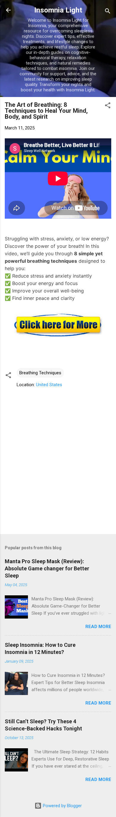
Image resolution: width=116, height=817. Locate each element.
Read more (98, 626)
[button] (107, 106)
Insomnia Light (58, 10)
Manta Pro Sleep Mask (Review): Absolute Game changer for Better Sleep (47, 568)
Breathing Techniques (40, 372)
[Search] (107, 12)
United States (49, 384)
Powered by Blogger (62, 805)
